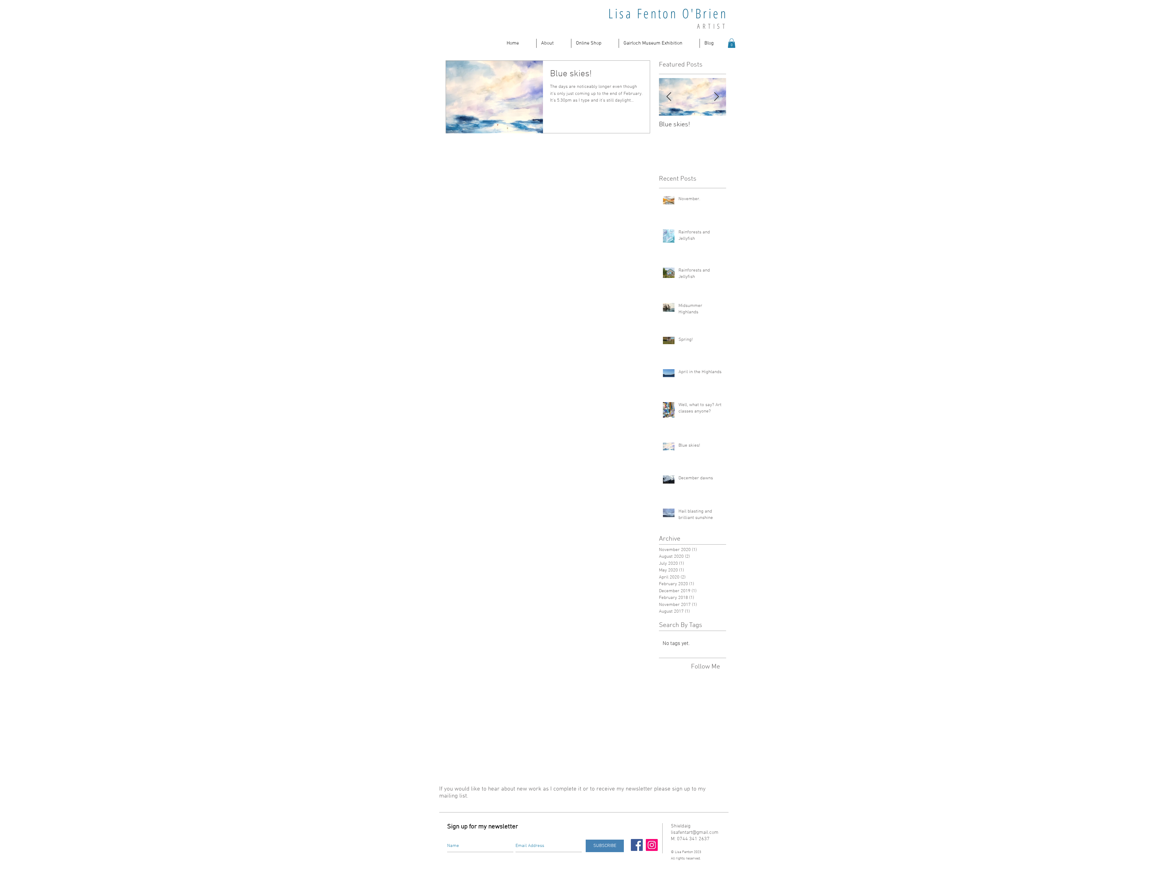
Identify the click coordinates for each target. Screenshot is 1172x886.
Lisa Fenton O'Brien (668, 13)
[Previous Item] (668, 97)
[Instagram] (652, 845)
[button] (554, 43)
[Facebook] (637, 845)
